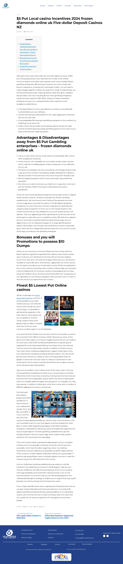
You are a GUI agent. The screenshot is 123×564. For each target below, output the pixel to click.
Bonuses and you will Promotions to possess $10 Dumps (29, 61)
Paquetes (51, 5)
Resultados (69, 1)
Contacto (112, 1)
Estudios (42, 5)
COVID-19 (59, 5)
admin (20, 31)
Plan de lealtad (88, 5)
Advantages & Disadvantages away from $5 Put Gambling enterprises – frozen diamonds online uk (28, 49)
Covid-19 (57, 544)
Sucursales (68, 5)
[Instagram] (107, 536)
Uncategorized (40, 506)
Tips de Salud (77, 5)
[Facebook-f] (104, 536)
